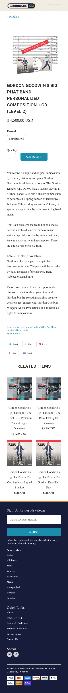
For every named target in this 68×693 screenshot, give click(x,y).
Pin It (44, 344)
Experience (16, 138)
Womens (11, 571)
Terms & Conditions (17, 628)
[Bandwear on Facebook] (16, 654)
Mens (9, 565)
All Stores (12, 560)
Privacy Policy (14, 633)
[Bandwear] (21, 7)
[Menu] (50, 7)
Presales (11, 598)
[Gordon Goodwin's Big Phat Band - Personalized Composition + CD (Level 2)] (34, 50)
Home (10, 554)
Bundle (16, 333)
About (10, 612)
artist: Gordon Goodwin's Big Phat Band (37, 327)
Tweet (15, 344)
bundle (10, 330)
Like (30, 344)
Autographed (13, 587)
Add (15, 353)
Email (29, 353)
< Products (13, 16)
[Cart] (58, 7)
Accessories (12, 576)
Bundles (11, 592)
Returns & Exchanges (17, 623)
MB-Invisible (21, 330)
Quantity (12, 150)
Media (10, 581)
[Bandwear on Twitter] (10, 654)
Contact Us (12, 639)
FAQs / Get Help (14, 617)
